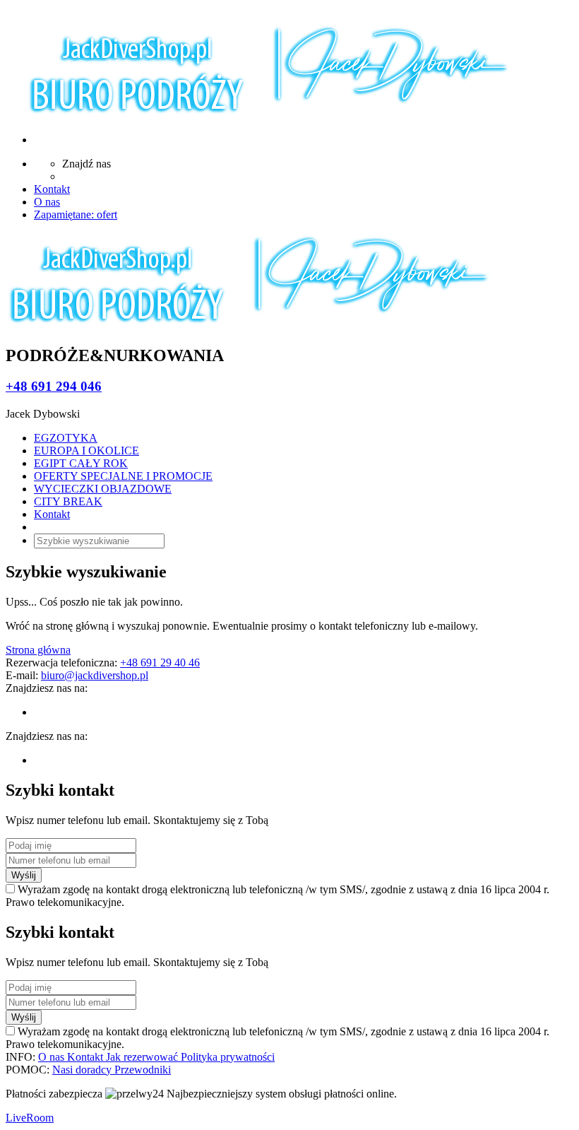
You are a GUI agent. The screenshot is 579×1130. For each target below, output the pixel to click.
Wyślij (23, 875)
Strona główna (38, 650)
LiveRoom (30, 1118)
